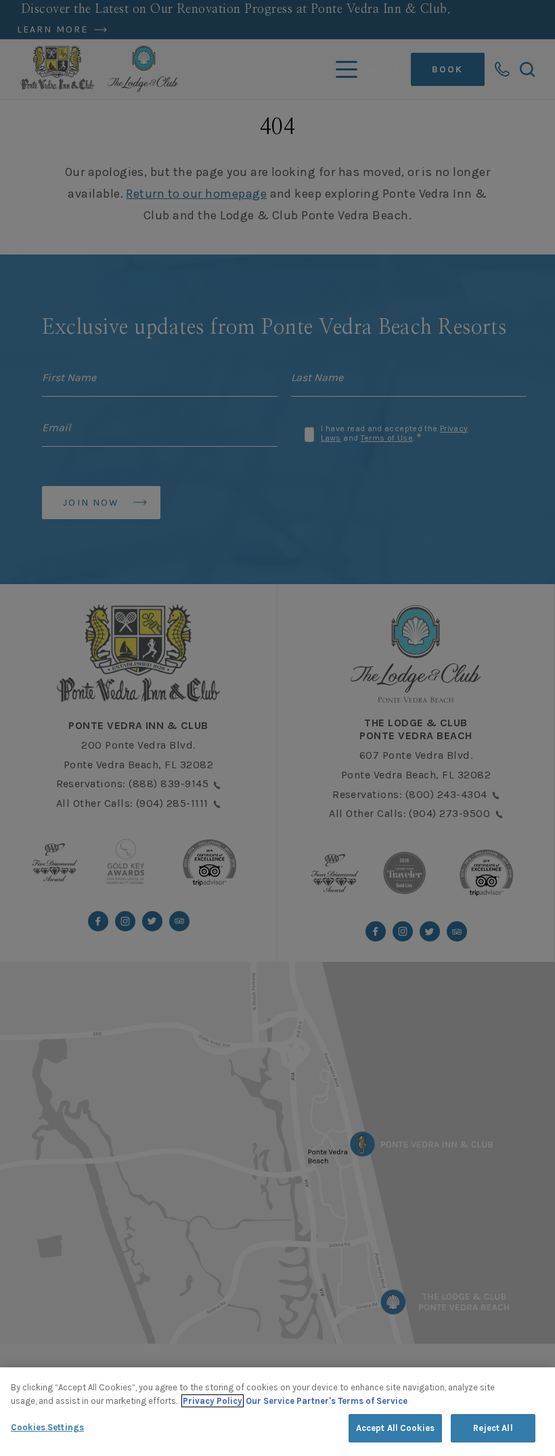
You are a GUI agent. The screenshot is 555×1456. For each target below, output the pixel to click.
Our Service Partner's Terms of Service (326, 1401)
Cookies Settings (47, 1427)
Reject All (492, 1428)
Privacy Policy (212, 1401)
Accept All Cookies (395, 1428)
